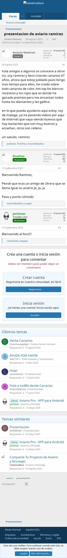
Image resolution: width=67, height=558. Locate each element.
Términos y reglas (49, 534)
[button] (22, 16)
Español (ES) (32, 529)
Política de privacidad (16, 538)
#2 (59, 168)
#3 (59, 227)
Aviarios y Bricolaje (30, 404)
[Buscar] (61, 16)
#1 (63, 64)
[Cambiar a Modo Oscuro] (47, 16)
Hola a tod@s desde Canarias (31, 385)
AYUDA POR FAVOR (24, 355)
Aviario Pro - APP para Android (42, 400)
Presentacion (19, 427)
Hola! (13, 370)
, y (25, 143)
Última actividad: (22, 42)
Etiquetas (9, 534)
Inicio (48, 538)
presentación (23, 478)
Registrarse (35, 289)
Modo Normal (12, 529)
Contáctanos (27, 534)
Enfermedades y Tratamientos (37, 359)
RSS (58, 538)
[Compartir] (59, 65)
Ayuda (37, 538)
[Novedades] (54, 16)
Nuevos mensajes (15, 22)
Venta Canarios (21, 340)
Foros (13, 16)
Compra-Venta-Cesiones (42, 344)
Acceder (35, 315)
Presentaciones (33, 374)
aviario (9, 478)
